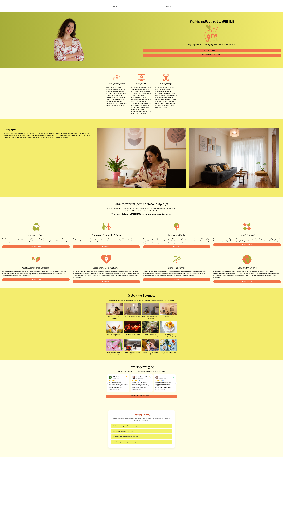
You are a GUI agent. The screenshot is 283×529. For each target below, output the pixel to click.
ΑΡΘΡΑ (136, 7)
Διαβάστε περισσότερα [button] (114, 389)
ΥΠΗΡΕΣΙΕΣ (125, 7)
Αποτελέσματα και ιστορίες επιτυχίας (114, 335)
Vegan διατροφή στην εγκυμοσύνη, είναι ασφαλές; (150, 335)
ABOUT (114, 7)
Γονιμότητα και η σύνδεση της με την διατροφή (114, 353)
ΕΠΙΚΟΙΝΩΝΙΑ (158, 7)
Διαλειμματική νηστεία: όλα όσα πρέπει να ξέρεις (168, 353)
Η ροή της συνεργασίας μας (132, 316)
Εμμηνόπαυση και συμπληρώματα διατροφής (169, 335)
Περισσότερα (36, 246)
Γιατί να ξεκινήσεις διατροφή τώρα (132, 335)
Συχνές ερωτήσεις (168, 316)
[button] (176, 383)
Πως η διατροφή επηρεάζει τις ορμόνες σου (132, 353)
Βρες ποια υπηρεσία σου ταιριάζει (114, 317)
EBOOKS (168, 7)
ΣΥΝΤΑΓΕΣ (146, 7)
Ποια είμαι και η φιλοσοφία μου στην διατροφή (150, 317)
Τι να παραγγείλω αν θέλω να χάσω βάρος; (150, 353)
